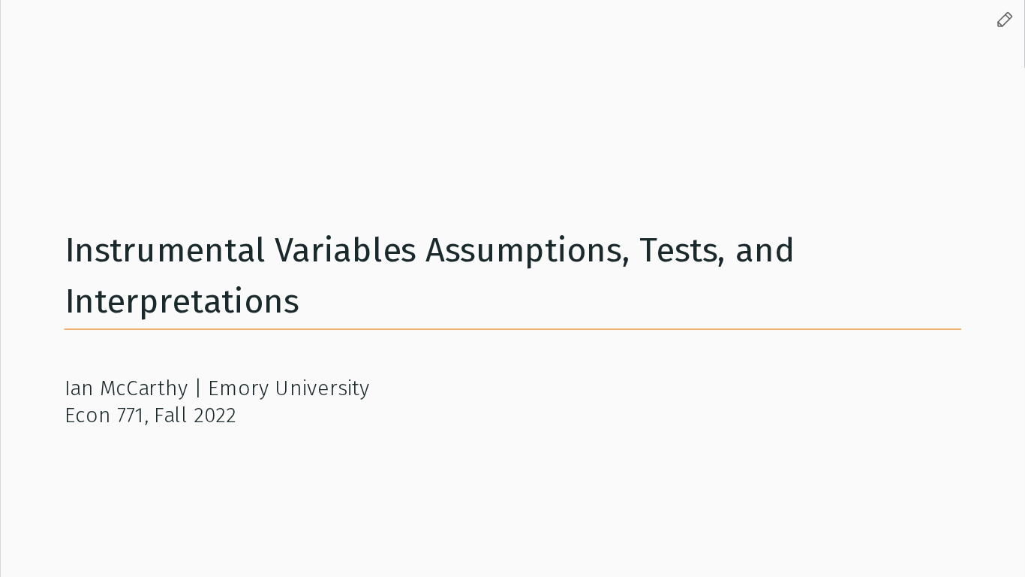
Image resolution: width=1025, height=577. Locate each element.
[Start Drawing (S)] (1005, 21)
